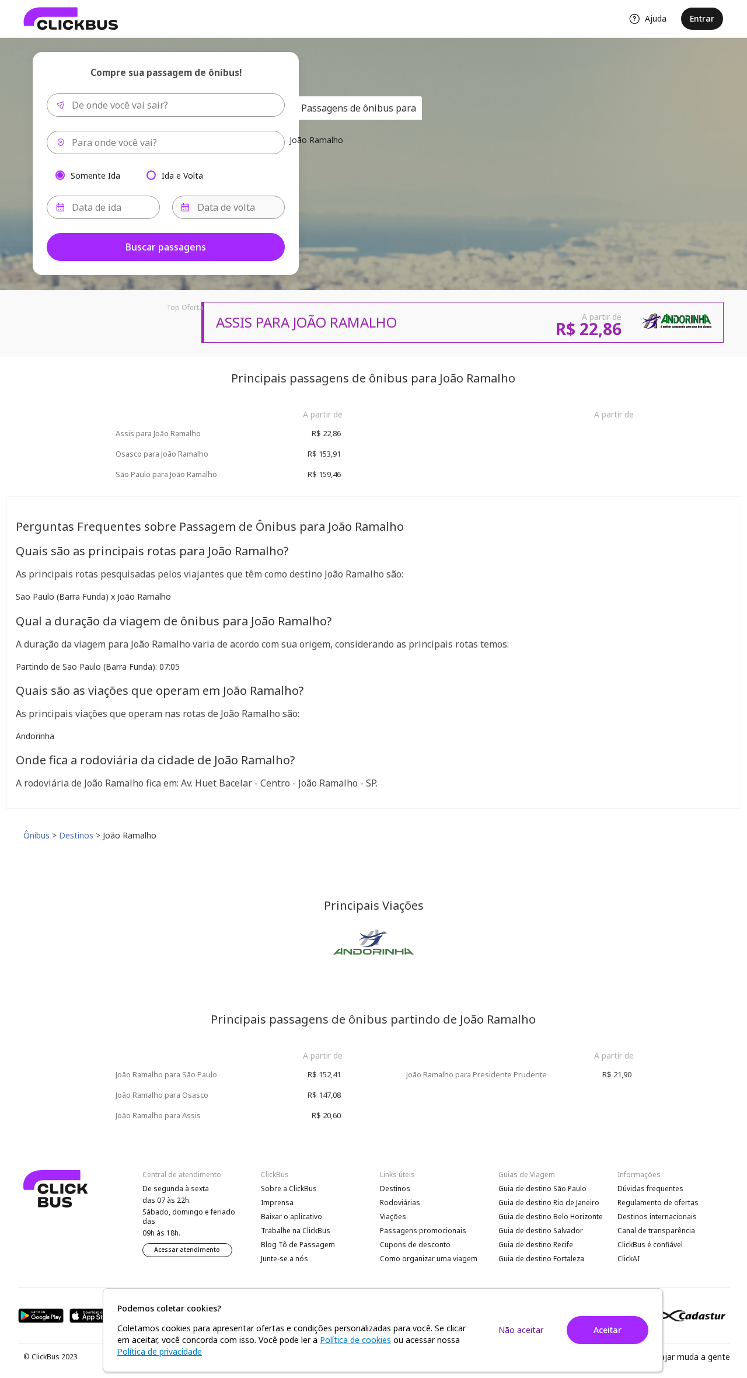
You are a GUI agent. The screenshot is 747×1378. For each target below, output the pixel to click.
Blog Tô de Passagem (298, 1245)
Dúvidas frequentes (650, 1188)
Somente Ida (95, 174)
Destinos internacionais (657, 1217)
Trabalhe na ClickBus (295, 1231)
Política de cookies (355, 1339)
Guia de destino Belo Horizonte (550, 1217)
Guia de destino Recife (535, 1245)
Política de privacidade (159, 1351)
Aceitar (608, 1329)
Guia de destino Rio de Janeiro (548, 1203)
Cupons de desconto (415, 1245)
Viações (393, 1217)
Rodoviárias (400, 1203)
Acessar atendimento (187, 1249)
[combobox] (166, 105)
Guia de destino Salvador (540, 1231)
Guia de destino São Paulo (542, 1188)
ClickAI (628, 1259)
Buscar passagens (165, 247)
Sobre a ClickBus (289, 1188)
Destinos (395, 1188)
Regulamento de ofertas (658, 1203)
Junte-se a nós (284, 1259)
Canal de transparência (656, 1231)
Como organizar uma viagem (428, 1259)
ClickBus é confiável (650, 1245)
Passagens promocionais (423, 1231)
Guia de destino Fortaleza (541, 1259)
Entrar (702, 18)
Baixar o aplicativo (291, 1217)
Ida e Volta (182, 174)
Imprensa (277, 1203)
